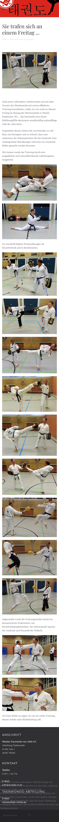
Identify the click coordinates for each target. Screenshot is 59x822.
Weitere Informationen (29, 820)
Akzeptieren (10, 816)
